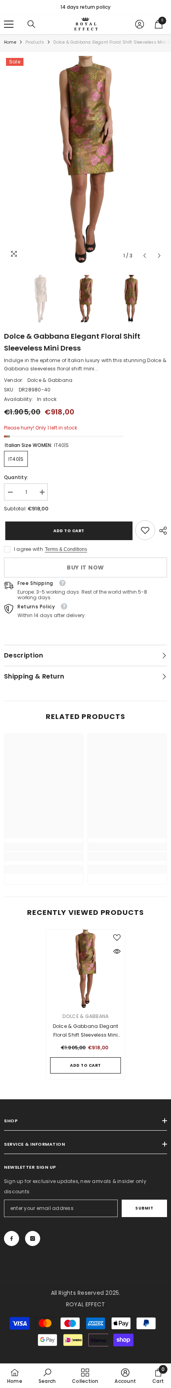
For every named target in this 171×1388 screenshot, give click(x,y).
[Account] (139, 24)
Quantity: (16, 477)
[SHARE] (161, 530)
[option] (85, 7)
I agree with (28, 549)
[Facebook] (11, 1238)
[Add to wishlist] (117, 937)
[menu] (9, 24)
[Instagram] (32, 1238)
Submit (144, 1208)
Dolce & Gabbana (50, 380)
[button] (145, 256)
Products (35, 42)
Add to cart (66, 531)
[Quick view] (117, 951)
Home (10, 42)
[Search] (31, 24)
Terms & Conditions (66, 549)
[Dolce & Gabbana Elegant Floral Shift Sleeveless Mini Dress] (85, 969)
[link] (145, 530)
